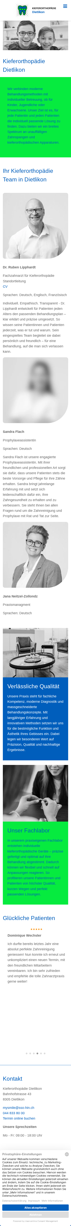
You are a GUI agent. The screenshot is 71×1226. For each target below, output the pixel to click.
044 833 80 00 (14, 1113)
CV (5, 286)
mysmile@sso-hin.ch (18, 1108)
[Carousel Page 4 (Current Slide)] (37, 1053)
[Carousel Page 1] (26, 1053)
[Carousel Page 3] (34, 1053)
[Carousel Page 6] (44, 1053)
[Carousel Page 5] (41, 1053)
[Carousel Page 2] (30, 1053)
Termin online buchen (19, 1118)
